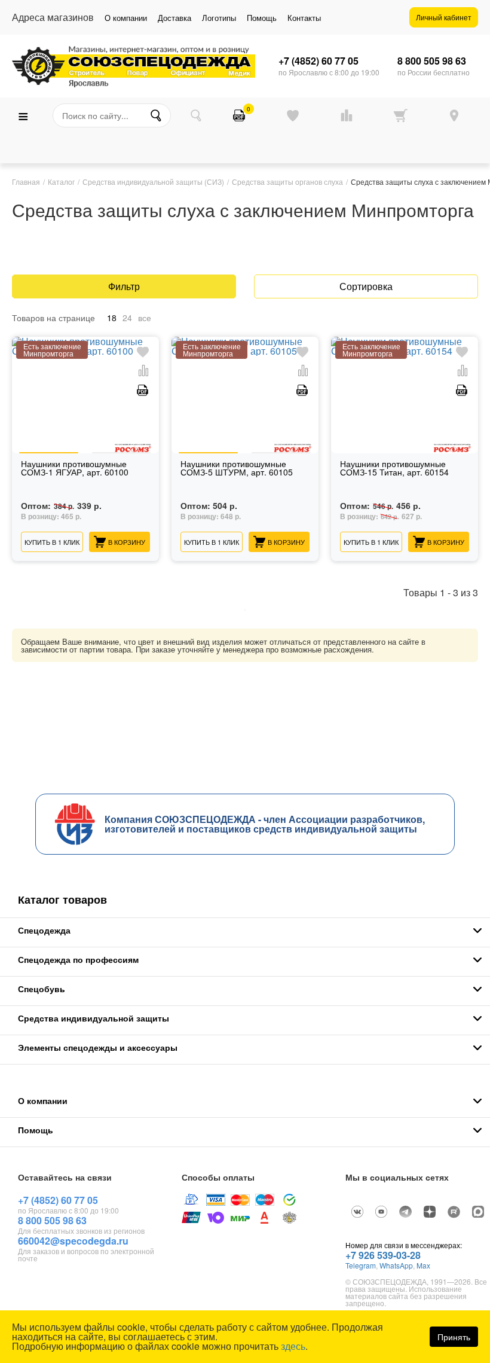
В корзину (126, 542)
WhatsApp (396, 1265)
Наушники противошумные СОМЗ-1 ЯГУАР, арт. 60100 (74, 468)
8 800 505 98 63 (431, 61)
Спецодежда (44, 930)
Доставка (174, 17)
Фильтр (124, 286)
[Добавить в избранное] (143, 352)
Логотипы (219, 17)
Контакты (304, 17)
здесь (293, 1346)
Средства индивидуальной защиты (93, 1018)
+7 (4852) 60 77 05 (318, 61)
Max (423, 1265)
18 (112, 317)
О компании (126, 17)
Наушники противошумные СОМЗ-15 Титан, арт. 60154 (394, 468)
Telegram (360, 1265)
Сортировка (366, 286)
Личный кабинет (443, 17)
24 (127, 317)
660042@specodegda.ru (73, 1241)
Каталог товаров (62, 899)
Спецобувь (41, 989)
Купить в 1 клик (51, 542)
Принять (453, 1337)
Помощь (262, 17)
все (144, 317)
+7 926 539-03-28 (383, 1255)
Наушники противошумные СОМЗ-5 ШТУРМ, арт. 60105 (236, 468)
